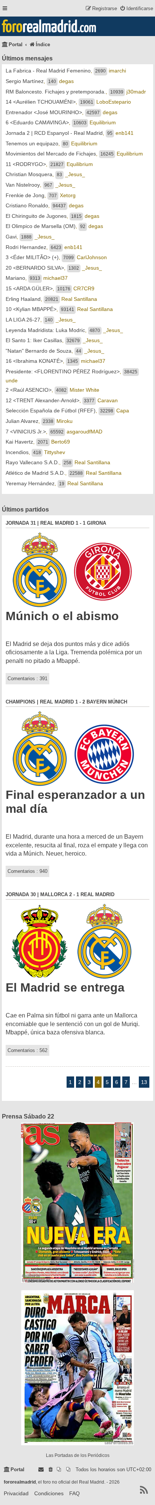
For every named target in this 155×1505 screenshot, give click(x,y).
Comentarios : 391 (27, 678)
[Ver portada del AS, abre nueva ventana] (77, 1202)
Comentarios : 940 (27, 871)
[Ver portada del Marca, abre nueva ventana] (77, 1367)
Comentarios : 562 (27, 1050)
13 (144, 1082)
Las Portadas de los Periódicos (77, 1455)
